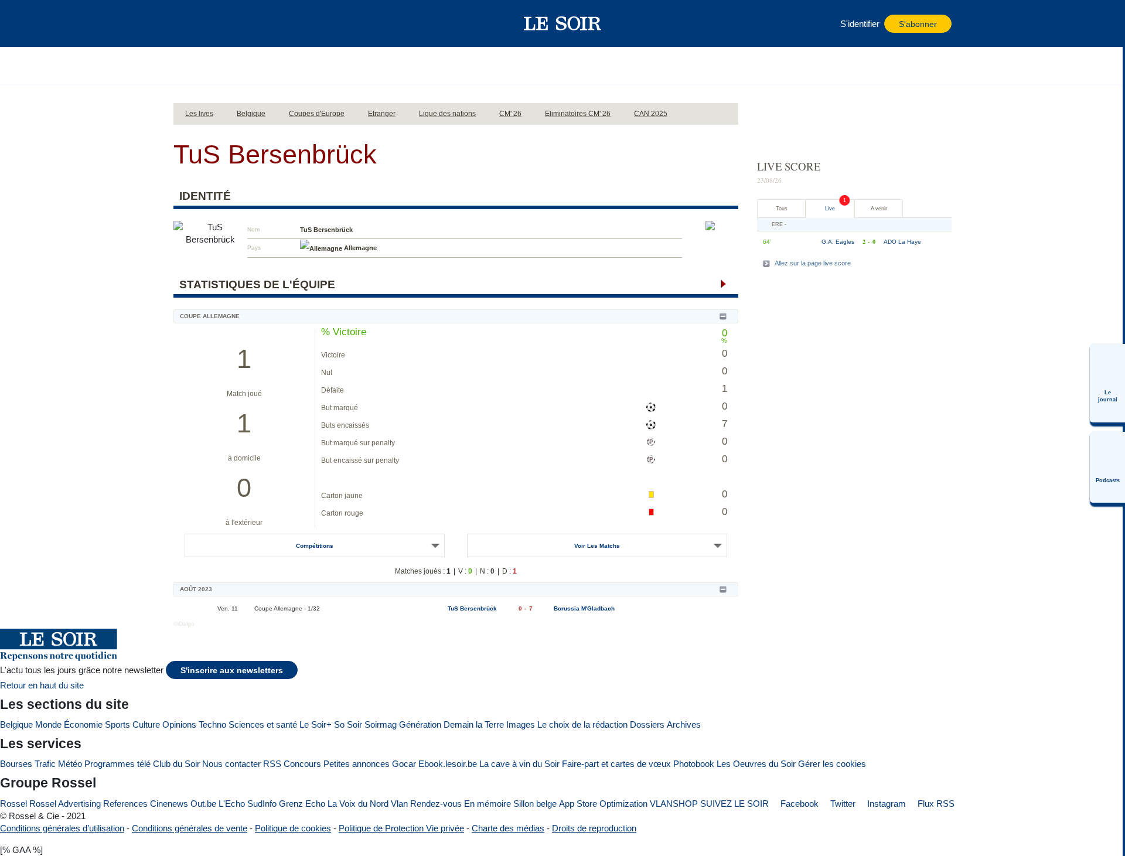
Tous (782, 209)
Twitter (841, 804)
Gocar (404, 764)
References (125, 804)
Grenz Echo (302, 804)
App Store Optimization (603, 804)
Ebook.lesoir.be (447, 764)
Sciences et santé (263, 724)
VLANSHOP (674, 804)
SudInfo (262, 804)
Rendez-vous (436, 804)
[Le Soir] (563, 23)
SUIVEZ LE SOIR (734, 804)
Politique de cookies (293, 828)
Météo (70, 764)
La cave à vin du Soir (519, 764)
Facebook (798, 804)
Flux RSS (934, 804)
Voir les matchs (597, 546)
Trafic (45, 764)
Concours (302, 764)
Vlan (399, 804)
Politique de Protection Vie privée (401, 828)
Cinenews (169, 804)
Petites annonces (356, 764)
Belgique (16, 724)
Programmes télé (117, 764)
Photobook (693, 764)
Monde (48, 724)
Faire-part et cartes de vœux (616, 764)
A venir (879, 209)
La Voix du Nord (358, 804)
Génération (420, 724)
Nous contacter (231, 764)
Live (830, 209)
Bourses (16, 764)
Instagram (885, 804)
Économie (83, 724)
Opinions (179, 724)
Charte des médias (508, 828)
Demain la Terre (474, 724)
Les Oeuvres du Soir (756, 764)
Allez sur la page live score (813, 263)
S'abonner (918, 24)
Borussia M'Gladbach (584, 608)
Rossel (13, 804)
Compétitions (314, 546)
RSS (272, 764)
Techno (212, 724)
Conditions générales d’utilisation (62, 828)
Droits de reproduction (594, 828)
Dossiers (647, 724)
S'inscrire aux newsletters (231, 670)
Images (520, 724)
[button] (188, 23)
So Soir (348, 724)
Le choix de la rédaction (582, 724)
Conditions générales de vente (189, 828)
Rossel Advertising (65, 804)
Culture (146, 724)
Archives (684, 724)
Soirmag (380, 724)
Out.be (203, 804)
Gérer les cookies (832, 764)
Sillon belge (535, 804)
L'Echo (232, 804)
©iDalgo (184, 623)
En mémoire (487, 804)
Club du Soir (176, 764)
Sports (117, 724)
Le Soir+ (315, 724)
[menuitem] (1107, 383)
